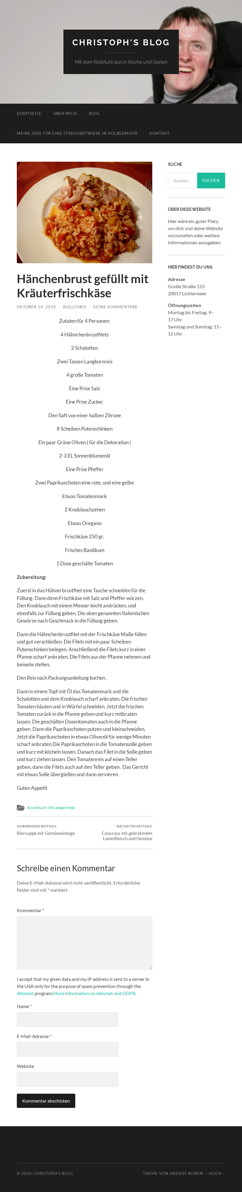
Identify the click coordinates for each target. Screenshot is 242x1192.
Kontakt (159, 133)
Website (25, 1066)
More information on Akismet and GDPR (94, 993)
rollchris (74, 306)
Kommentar (30, 910)
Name (24, 1006)
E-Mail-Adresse (34, 1036)
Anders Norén (186, 1173)
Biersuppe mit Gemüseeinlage (46, 830)
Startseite (29, 113)
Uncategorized (61, 807)
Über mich (65, 113)
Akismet (25, 993)
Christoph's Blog (121, 42)
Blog (94, 113)
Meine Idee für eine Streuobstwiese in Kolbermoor (77, 133)
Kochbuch (36, 807)
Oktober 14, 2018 (36, 306)
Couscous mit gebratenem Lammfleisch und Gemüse (127, 832)
